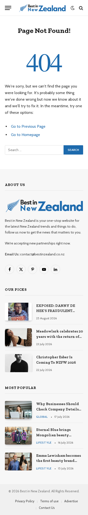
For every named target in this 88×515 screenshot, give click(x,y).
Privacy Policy (24, 501)
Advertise (71, 501)
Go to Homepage (25, 134)
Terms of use (49, 501)
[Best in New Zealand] (42, 8)
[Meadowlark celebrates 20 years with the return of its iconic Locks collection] (18, 337)
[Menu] (8, 7)
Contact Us (47, 508)
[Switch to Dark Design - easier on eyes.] (72, 8)
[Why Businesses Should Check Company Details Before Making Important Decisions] (18, 410)
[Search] (80, 7)
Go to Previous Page (28, 126)
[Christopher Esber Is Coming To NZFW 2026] (18, 363)
